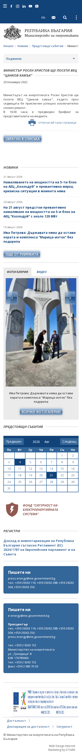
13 (41, 469)
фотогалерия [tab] (17, 272)
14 (51, 469)
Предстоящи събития (47, 46)
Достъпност (16, 721)
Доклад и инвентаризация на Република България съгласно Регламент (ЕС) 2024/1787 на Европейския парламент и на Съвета (39, 547)
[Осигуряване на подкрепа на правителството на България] (46, 702)
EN (43, 17)
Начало (8, 46)
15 (62, 469)
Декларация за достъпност (28, 726)
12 (30, 469)
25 (19, 482)
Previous (12, 298)
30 (72, 482)
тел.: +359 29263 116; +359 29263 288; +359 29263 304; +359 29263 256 (41, 585)
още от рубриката (21, 254)
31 (9, 488)
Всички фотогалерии (41, 411)
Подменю (14, 59)
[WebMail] (53, 17)
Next (70, 298)
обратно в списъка (22, 139)
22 (62, 475)
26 (30, 482)
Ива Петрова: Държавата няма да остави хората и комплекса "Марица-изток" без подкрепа (39, 237)
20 (41, 475)
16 (72, 469)
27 (41, 482)
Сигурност (64, 726)
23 (72, 475)
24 (9, 482)
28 (51, 482)
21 (51, 475)
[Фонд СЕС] (31, 509)
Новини (23, 46)
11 (19, 469)
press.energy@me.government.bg (31, 578)
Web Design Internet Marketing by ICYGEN (61, 748)
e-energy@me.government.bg (28, 616)
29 (62, 482)
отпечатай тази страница (57, 122)
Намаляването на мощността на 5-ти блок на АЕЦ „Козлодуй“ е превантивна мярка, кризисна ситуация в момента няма (40, 186)
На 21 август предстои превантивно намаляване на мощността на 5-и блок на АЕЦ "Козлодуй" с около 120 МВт (39, 211)
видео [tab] (41, 272)
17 (9, 475)
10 (9, 469)
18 (19, 475)
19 (30, 475)
